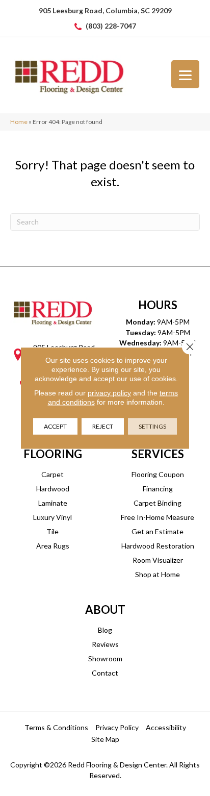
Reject (102, 426)
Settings (152, 426)
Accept (55, 426)
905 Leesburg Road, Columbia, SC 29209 (105, 10)
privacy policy (109, 393)
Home (19, 122)
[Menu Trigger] (185, 74)
